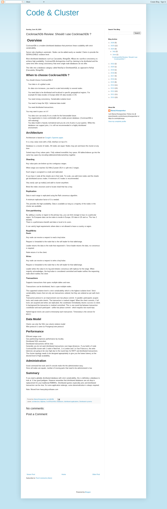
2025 (113, 46)
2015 (113, 82)
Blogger (88, 492)
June (114, 55)
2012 (113, 91)
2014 (113, 85)
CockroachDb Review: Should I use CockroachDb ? (124, 58)
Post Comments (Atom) (44, 478)
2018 (113, 73)
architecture (36, 401)
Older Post (96, 474)
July (114, 51)
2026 (113, 43)
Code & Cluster (52, 12)
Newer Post (31, 474)
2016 (113, 79)
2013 (113, 88)
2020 (113, 67)
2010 (113, 97)
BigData (42, 401)
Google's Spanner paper (54, 138)
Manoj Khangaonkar (118, 111)
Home (64, 474)
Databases (59, 401)
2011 (113, 94)
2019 (113, 70)
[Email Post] (58, 399)
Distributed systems (85, 401)
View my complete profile (117, 121)
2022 (113, 64)
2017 (113, 76)
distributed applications (71, 401)
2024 (113, 49)
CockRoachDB (51, 401)
